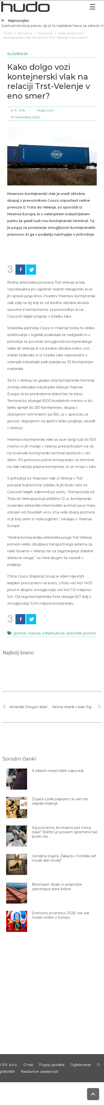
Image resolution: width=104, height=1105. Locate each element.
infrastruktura (54, 633)
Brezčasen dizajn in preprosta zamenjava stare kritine (57, 886)
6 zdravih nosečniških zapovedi (57, 771)
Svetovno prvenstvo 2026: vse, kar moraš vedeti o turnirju (60, 915)
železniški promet (81, 633)
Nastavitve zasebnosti (39, 1071)
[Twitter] (31, 269)
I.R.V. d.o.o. (9, 1065)
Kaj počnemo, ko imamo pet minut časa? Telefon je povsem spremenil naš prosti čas (64, 831)
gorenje (19, 633)
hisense (34, 633)
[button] (93, 6)
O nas (28, 1065)
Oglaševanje (80, 1065)
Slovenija (17, 54)
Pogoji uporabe (52, 1065)
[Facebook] (20, 269)
